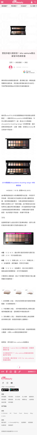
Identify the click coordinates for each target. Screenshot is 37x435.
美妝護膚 (4, 6)
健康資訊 (31, 396)
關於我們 (3, 422)
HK (10, 413)
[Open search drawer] (35, 2)
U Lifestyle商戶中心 (13, 422)
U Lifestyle (4, 413)
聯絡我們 (10, 425)
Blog (31, 413)
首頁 (10, 62)
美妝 (26, 62)
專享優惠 (10, 402)
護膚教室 (31, 372)
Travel (15, 413)
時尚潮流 (13, 6)
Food (20, 413)
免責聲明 (23, 422)
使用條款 (30, 422)
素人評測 (17, 399)
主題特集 (31, 399)
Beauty (26, 413)
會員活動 (3, 402)
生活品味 (23, 6)
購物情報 (10, 399)
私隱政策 (3, 425)
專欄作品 (24, 399)
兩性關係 (3, 399)
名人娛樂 (32, 6)
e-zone (3, 416)
